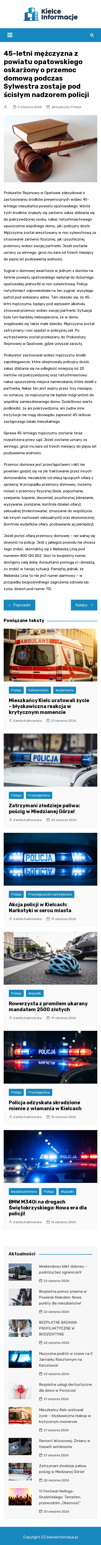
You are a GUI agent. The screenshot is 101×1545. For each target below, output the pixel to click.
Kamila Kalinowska (27, 721)
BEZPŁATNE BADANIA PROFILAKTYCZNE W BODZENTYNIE (58, 1328)
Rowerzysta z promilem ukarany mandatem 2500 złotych (48, 1006)
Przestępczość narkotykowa (50, 894)
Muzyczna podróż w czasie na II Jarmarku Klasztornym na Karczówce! (65, 1359)
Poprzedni (21, 605)
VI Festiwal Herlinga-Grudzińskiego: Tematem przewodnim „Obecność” (60, 1497)
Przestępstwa (39, 795)
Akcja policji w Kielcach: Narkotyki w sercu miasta (40, 907)
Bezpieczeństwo (24, 1191)
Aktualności (61, 107)
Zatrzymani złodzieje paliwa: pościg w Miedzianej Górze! (44, 808)
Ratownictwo (38, 690)
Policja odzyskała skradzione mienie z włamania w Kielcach (45, 1105)
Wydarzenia (65, 690)
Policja (76, 107)
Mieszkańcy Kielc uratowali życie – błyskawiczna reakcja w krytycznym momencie (49, 706)
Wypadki (34, 993)
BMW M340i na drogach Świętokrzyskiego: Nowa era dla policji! (48, 1208)
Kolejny (82, 605)
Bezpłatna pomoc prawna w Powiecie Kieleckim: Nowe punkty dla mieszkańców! (63, 1297)
